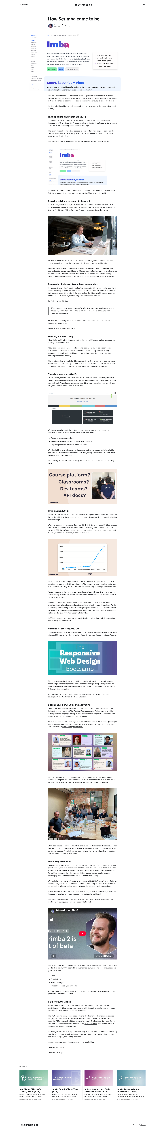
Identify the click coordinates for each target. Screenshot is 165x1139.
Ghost (143, 1125)
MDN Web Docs (97, 1005)
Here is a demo (53, 328)
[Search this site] (144, 4)
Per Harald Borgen (61, 25)
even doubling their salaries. (72, 727)
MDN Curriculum (91, 1024)
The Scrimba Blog (82, 4)
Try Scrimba (23, 5)
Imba (61, 141)
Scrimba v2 (73, 899)
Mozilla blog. (89, 1042)
